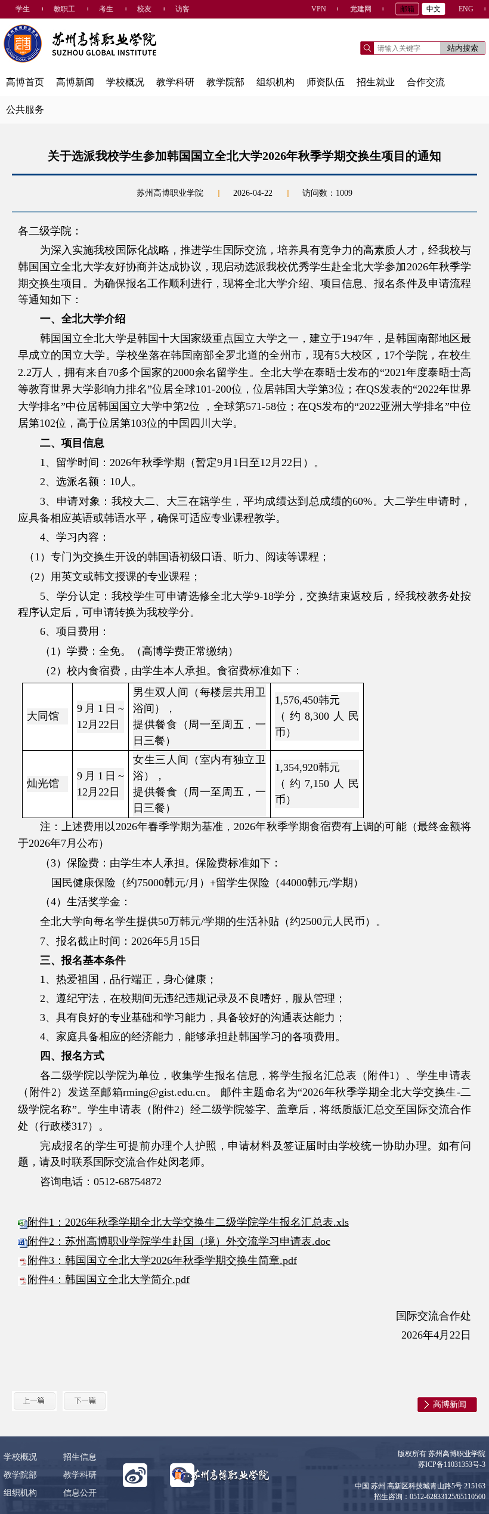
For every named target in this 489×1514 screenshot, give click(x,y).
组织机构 (275, 82)
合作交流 (426, 82)
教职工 (64, 9)
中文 (433, 9)
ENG (466, 9)
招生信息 (80, 1457)
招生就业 (376, 82)
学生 (23, 9)
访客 (182, 9)
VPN (318, 9)
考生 (106, 9)
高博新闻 (75, 82)
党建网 (361, 9)
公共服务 (25, 109)
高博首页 (25, 82)
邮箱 (407, 9)
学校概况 (125, 82)
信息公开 (80, 1492)
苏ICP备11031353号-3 (451, 1464)
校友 (144, 9)
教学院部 (225, 82)
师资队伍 (326, 82)
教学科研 (175, 82)
